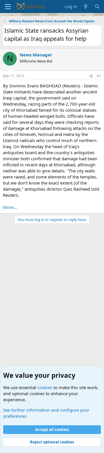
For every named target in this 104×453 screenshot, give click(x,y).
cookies (44, 387)
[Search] (97, 6)
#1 (99, 75)
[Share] (91, 76)
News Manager (36, 55)
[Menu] (8, 6)
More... (10, 207)
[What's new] (85, 6)
